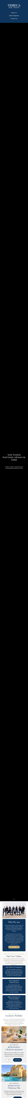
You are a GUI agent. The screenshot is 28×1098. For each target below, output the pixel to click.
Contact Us (14, 18)
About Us (14, 12)
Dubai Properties (14, 15)
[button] (17, 1060)
